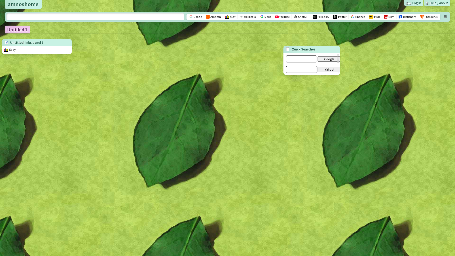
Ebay (12, 50)
